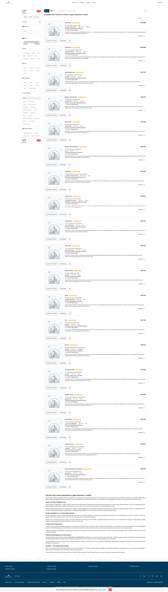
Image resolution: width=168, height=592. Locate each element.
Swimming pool (26, 123)
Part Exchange (26, 135)
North (24, 55)
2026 (31, 82)
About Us (94, 2)
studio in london (8, 566)
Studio (25, 30)
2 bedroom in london (93, 566)
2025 (25, 82)
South (36, 55)
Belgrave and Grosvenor (71, 97)
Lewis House (68, 171)
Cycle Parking (33, 107)
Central (33, 53)
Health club (25, 112)
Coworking (25, 107)
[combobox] (142, 18)
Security (25, 121)
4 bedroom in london (10, 569)
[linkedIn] (144, 576)
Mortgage (36, 133)
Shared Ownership (35, 135)
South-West (32, 58)
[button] (165, 296)
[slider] (23, 42)
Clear (39, 11)
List (47, 10)
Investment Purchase (27, 133)
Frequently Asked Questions (33, 582)
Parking (30, 115)
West (38, 58)
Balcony (25, 101)
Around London (26, 53)
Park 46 (67, 345)
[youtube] (148, 576)
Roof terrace (36, 118)
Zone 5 (31, 70)
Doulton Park (68, 47)
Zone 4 (25, 70)
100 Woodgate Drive (70, 72)
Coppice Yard (68, 196)
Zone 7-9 (25, 73)
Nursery (24, 115)
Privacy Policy (8, 582)
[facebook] (140, 576)
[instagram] (152, 576)
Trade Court (68, 245)
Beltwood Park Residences (71, 146)
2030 (31, 85)
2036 (25, 88)
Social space (31, 121)
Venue (66, 295)
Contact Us (51, 582)
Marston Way (68, 122)
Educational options (27, 109)
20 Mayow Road (69, 270)
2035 (37, 85)
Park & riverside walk (27, 118)
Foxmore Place (68, 419)
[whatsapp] (161, 576)
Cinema (24, 104)
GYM (35, 109)
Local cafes (32, 112)
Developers (82, 2)
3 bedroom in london (134, 566)
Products (88, 2)
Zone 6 (37, 70)
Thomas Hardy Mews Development (73, 469)
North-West (30, 55)
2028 (25, 85)
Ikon (66, 320)
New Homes (74, 2)
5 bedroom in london (51, 569)
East (38, 53)
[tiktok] (157, 576)
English (160, 2)
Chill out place (32, 101)
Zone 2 (31, 67)
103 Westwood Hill (69, 369)
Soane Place (68, 22)
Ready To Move (32, 88)
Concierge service (32, 104)
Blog (64, 582)
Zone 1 (25, 67)
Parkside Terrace (69, 394)
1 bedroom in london (51, 566)
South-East (25, 58)
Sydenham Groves (69, 444)
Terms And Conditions (19, 582)
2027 (37, 82)
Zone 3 (37, 67)
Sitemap (59, 582)
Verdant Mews (68, 221)
